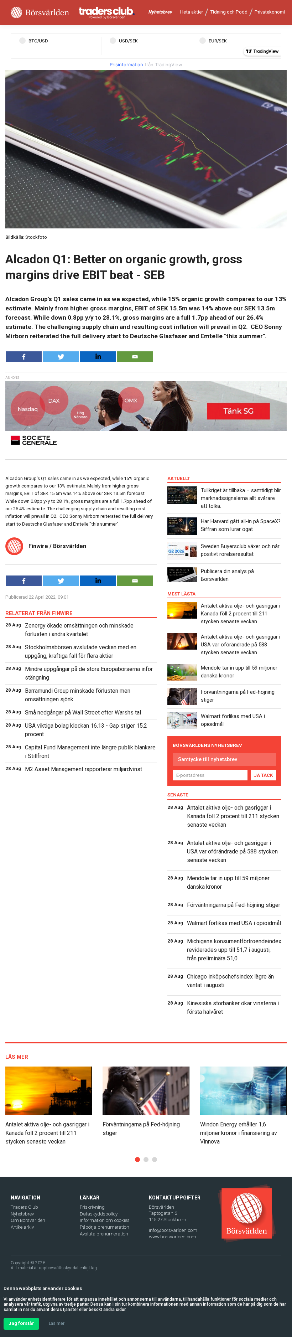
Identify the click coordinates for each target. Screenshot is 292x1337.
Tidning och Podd (228, 12)
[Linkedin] (98, 356)
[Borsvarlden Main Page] (40, 12)
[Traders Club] (107, 12)
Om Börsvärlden (28, 1220)
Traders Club (24, 1207)
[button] (137, 1159)
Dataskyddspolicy (99, 1214)
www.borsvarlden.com (172, 1236)
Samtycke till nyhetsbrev (207, 759)
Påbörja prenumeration (104, 1227)
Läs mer (56, 1323)
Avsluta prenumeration (104, 1234)
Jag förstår (21, 1323)
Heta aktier (191, 12)
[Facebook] (24, 356)
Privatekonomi (270, 12)
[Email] (135, 356)
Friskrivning (92, 1207)
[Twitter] (61, 356)
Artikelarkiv (22, 1227)
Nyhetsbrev (160, 12)
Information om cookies (105, 1220)
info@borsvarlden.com (173, 1230)
